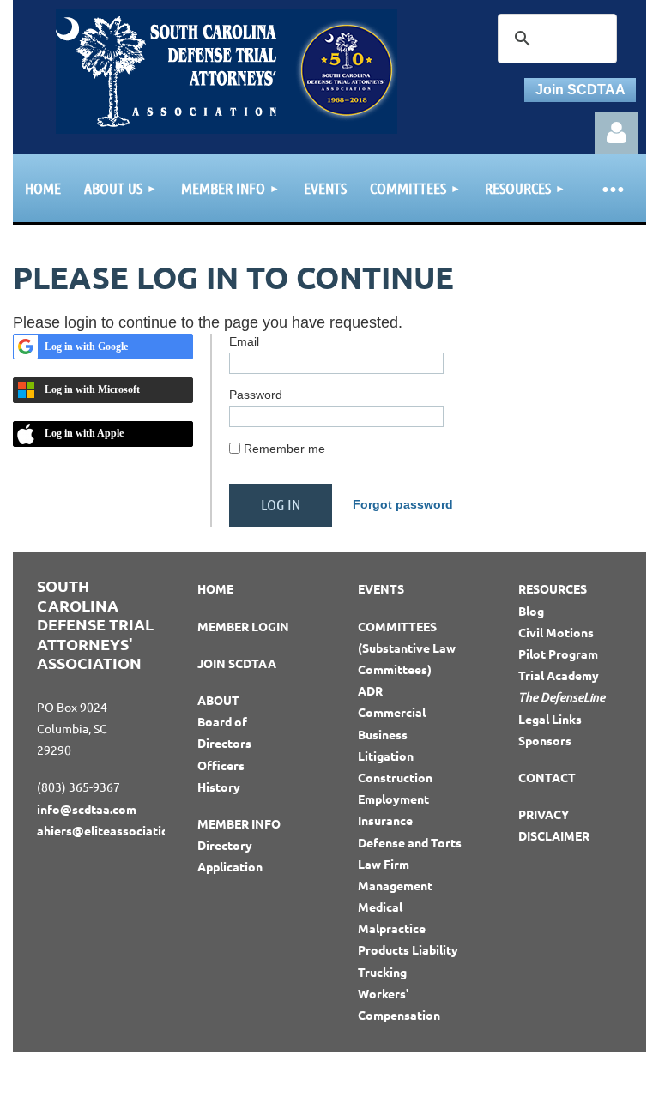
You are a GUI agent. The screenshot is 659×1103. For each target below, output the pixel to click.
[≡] (611, 188)
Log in (616, 133)
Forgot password (403, 504)
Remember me (284, 448)
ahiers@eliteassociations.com (123, 830)
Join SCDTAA (580, 89)
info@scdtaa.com (86, 809)
